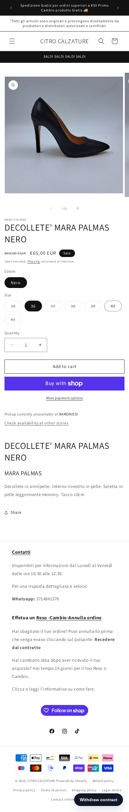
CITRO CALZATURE (41, 781)
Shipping (33, 261)
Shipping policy (84, 790)
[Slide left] (51, 208)
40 (113, 306)
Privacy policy (24, 790)
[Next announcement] (117, 7)
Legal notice (111, 790)
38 (76, 307)
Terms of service (53, 790)
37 (56, 307)
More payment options (64, 398)
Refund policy (103, 781)
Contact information (67, 799)
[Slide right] (77, 208)
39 (96, 307)
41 (16, 321)
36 (33, 306)
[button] (12, 41)
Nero (16, 282)
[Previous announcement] (11, 7)
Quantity (12, 333)
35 (16, 307)
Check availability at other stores (36, 423)
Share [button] (16, 512)
